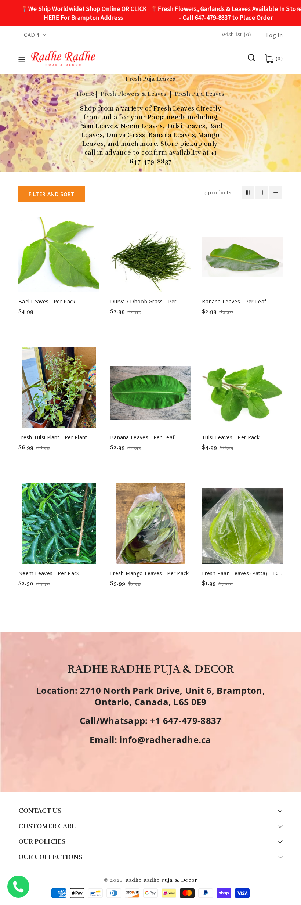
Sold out (26, 327)
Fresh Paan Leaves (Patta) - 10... (242, 573)
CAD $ (32, 34)
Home (85, 94)
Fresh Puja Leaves (200, 94)
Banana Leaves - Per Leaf (234, 301)
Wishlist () (236, 34)
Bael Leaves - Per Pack (47, 301)
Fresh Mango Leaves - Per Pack (149, 573)
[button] (21, 60)
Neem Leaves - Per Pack (49, 573)
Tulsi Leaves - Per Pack (231, 437)
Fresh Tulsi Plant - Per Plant (52, 437)
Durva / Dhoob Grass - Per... (145, 301)
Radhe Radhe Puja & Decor (161, 880)
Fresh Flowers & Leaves (134, 94)
